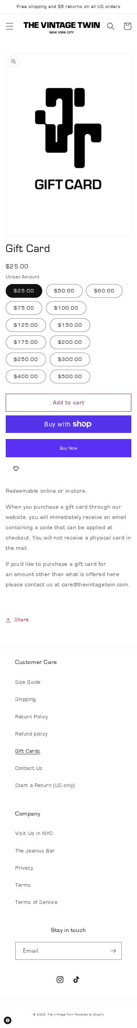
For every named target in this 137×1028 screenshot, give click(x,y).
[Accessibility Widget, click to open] (7, 1020)
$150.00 (70, 325)
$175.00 (26, 342)
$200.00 (70, 342)
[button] (9, 26)
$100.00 (66, 308)
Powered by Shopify (89, 1014)
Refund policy (31, 734)
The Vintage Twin (60, 1014)
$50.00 (64, 291)
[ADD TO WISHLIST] (16, 468)
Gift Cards (27, 751)
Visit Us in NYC (34, 833)
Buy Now (69, 448)
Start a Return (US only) (45, 785)
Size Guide (28, 682)
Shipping (25, 699)
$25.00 (24, 291)
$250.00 (26, 359)
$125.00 (26, 325)
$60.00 (104, 291)
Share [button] (21, 620)
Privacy (24, 868)
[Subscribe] (113, 951)
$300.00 (70, 359)
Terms (23, 885)
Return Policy (31, 717)
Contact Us (29, 768)
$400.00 (26, 376)
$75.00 (24, 308)
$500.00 (70, 376)
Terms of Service (36, 902)
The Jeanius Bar (35, 851)
